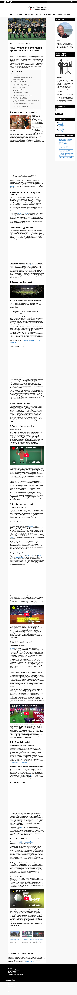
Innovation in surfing (64, 154)
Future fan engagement (65, 150)
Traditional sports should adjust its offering (22, 77)
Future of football (63, 146)
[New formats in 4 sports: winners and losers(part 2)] (15, 934)
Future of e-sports (63, 151)
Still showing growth (20, 89)
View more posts (30, 961)
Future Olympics (63, 143)
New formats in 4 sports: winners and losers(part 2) (14, 939)
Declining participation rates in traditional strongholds (27, 82)
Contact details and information (16, 974)
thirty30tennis (19, 557)
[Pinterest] (8, 3)
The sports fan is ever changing (19, 75)
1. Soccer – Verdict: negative (19, 81)
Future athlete (62, 145)
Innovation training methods (66, 153)
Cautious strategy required (18, 79)
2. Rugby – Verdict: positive (18, 87)
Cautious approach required (22, 92)
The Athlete (29, 15)
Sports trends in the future (65, 139)
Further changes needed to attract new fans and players (27, 100)
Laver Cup (31, 526)
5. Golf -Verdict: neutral (17, 102)
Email (57, 108)
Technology (57, 15)
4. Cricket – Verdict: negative (19, 97)
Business (67, 15)
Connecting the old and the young (23, 93)
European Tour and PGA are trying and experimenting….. (28, 107)
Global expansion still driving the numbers (25, 103)
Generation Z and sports (65, 157)
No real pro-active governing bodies (23, 85)
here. (58, 49)
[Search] (71, 2)
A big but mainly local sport (21, 98)
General (20, 15)
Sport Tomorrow (38, 7)
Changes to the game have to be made (24, 95)
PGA (20, 842)
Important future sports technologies (65, 141)
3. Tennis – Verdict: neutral (18, 90)
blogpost (12, 186)
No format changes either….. (22, 84)
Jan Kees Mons (31, 44)
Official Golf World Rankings (19, 762)
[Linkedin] (5, 3)
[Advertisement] (27, 159)
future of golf (32, 775)
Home (10, 15)
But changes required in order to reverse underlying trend (28, 105)
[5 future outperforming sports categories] (27, 934)
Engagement (13, 537)
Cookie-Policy (12, 971)
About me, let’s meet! (13, 970)
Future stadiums (63, 147)
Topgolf (22, 827)
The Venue (47, 15)
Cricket (12, 648)
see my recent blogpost (28, 264)
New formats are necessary (22, 106)
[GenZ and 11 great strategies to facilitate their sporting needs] (38, 934)
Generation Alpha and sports (66, 156)
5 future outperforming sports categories (27, 939)
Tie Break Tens (30, 556)
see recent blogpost (23, 213)
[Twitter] (11, 3)
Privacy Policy (12, 972)
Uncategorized (62, 131)
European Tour (28, 842)
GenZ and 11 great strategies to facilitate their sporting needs (38, 939)
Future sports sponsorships (66, 149)
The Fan (38, 15)
